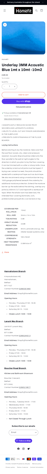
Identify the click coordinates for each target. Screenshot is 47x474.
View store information (12, 119)
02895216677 (24, 387)
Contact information (37, 467)
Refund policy (36, 463)
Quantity (5, 82)
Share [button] (6, 252)
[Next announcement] (42, 2)
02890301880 (24, 289)
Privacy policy (10, 467)
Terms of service (22, 467)
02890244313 (24, 336)
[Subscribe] (35, 432)
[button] (4, 10)
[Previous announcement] (4, 2)
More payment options (23, 107)
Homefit (14, 463)
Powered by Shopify (23, 463)
